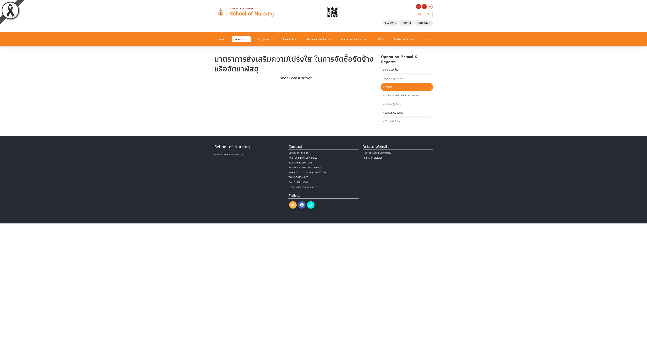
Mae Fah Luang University (377, 153)
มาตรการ (387, 87)
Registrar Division (372, 158)
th (419, 14)
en (428, 14)
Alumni (406, 22)
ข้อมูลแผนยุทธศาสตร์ (394, 78)
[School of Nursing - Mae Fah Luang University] (277, 12)
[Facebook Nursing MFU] (302, 205)
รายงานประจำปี (390, 70)
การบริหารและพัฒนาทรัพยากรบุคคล (401, 96)
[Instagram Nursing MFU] (293, 205)
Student (390, 22)
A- (418, 7)
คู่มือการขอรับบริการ (393, 113)
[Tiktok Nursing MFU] (311, 205)
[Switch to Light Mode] (430, 6)
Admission (423, 22)
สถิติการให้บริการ (391, 121)
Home (221, 39)
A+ (424, 7)
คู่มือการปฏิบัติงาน (392, 104)
